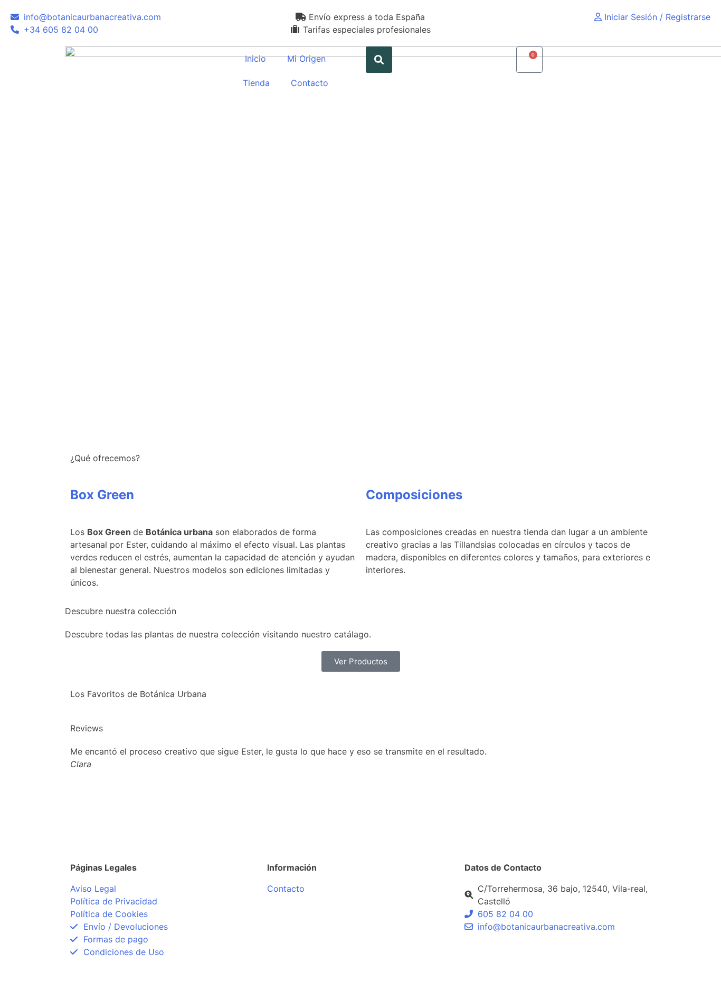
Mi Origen (306, 58)
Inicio (255, 58)
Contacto (309, 83)
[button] (379, 59)
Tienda (256, 83)
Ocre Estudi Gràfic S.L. (232, 975)
